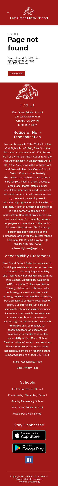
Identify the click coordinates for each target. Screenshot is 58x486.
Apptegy (35, 481)
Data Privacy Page (27, 367)
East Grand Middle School (27, 407)
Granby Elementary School (27, 401)
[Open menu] (8, 12)
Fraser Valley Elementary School (27, 395)
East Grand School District (27, 389)
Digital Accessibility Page (27, 361)
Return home (16, 73)
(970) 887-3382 (27, 125)
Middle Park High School (27, 413)
